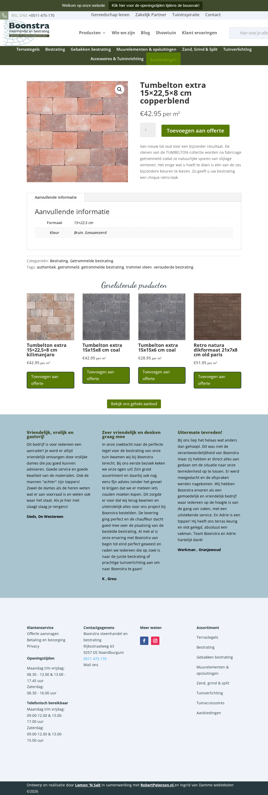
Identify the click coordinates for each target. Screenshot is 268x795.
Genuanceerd (96, 232)
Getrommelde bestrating (91, 260)
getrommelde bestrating (102, 267)
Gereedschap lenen (110, 15)
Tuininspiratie (185, 15)
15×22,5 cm (83, 222)
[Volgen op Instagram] (155, 641)
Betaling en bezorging (46, 639)
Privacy (33, 646)
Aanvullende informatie (56, 197)
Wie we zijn (123, 33)
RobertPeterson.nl (157, 784)
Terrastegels (28, 49)
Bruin (78, 232)
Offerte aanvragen (43, 633)
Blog (145, 33)
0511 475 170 (95, 658)
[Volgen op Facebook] (144, 641)
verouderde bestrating (173, 267)
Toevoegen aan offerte (195, 130)
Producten (90, 33)
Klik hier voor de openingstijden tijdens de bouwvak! (155, 5)
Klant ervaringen (199, 33)
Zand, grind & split (213, 682)
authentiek (46, 267)
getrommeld (68, 267)
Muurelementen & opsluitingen (146, 49)
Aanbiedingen (163, 59)
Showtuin (166, 33)
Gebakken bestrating (91, 49)
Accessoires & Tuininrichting (117, 58)
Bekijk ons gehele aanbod (134, 403)
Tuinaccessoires (211, 702)
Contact (213, 15)
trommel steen (139, 267)
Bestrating (55, 49)
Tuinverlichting (237, 49)
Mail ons (90, 664)
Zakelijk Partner (150, 15)
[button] (119, 89)
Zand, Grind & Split (199, 49)
